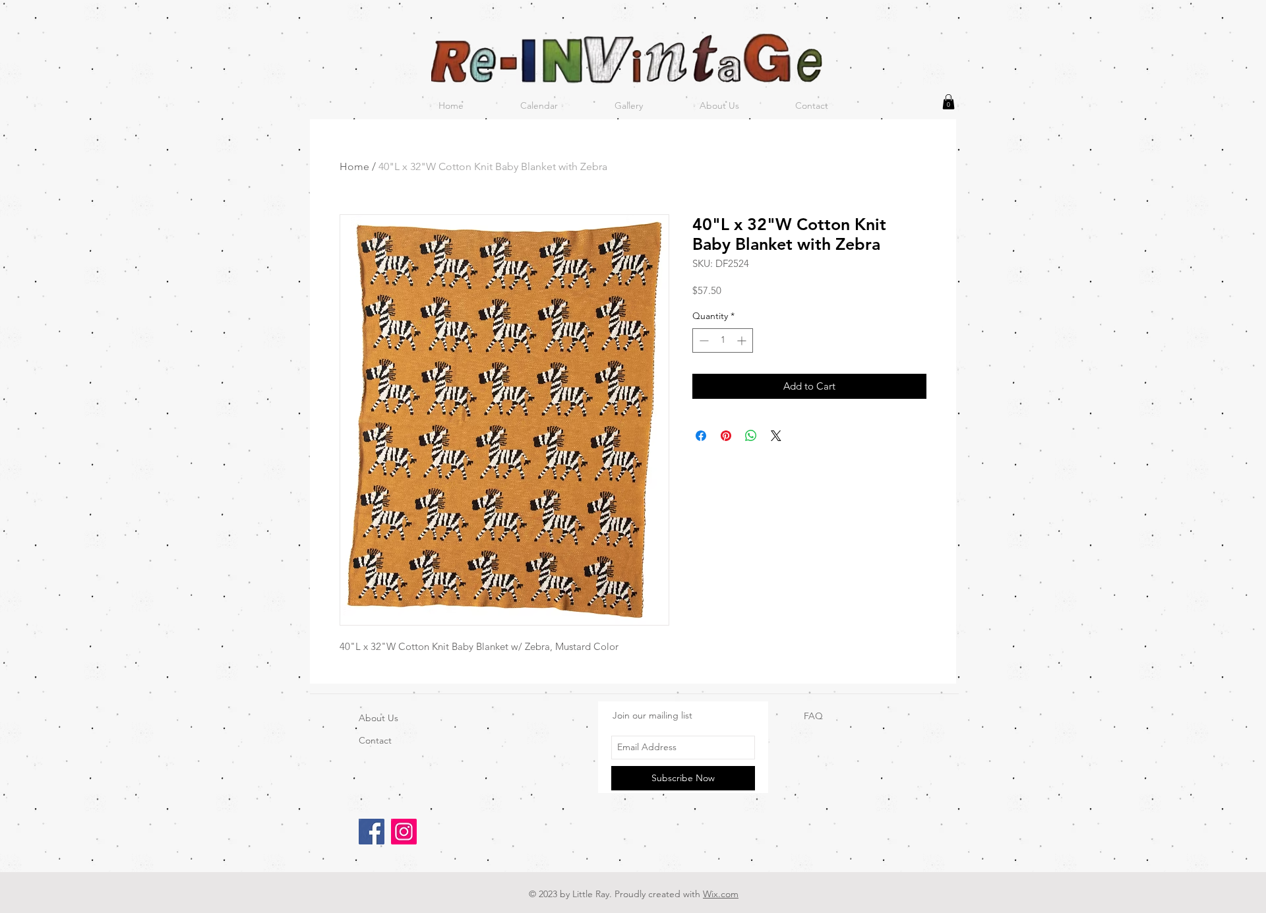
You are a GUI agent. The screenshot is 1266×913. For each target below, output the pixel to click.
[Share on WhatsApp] (751, 436)
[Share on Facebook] (701, 436)
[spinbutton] (723, 340)
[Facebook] (371, 831)
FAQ (813, 716)
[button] (948, 101)
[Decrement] (702, 340)
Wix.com (720, 894)
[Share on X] (776, 436)
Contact (375, 740)
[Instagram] (404, 831)
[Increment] (743, 340)
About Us (378, 718)
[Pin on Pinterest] (726, 436)
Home (354, 166)
